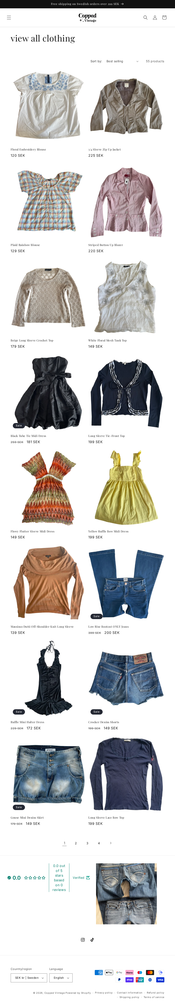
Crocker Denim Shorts (103, 722)
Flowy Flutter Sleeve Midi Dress (33, 531)
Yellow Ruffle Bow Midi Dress (108, 531)
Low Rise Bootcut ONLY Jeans (108, 626)
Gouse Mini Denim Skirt (27, 817)
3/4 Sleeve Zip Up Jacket (104, 149)
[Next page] (110, 843)
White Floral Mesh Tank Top (107, 340)
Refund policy (155, 992)
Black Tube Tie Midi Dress (28, 436)
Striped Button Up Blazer (105, 245)
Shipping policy (130, 997)
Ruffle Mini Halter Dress (27, 722)
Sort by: (96, 61)
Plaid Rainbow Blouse (25, 245)
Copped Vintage (54, 992)
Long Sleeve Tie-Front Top (106, 436)
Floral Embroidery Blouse (28, 149)
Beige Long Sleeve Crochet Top (32, 340)
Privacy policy (104, 992)
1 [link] (64, 843)
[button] (9, 17)
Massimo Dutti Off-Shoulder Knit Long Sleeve (42, 626)
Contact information (130, 992)
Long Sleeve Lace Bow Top (106, 817)
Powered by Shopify (78, 992)
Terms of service (154, 997)
